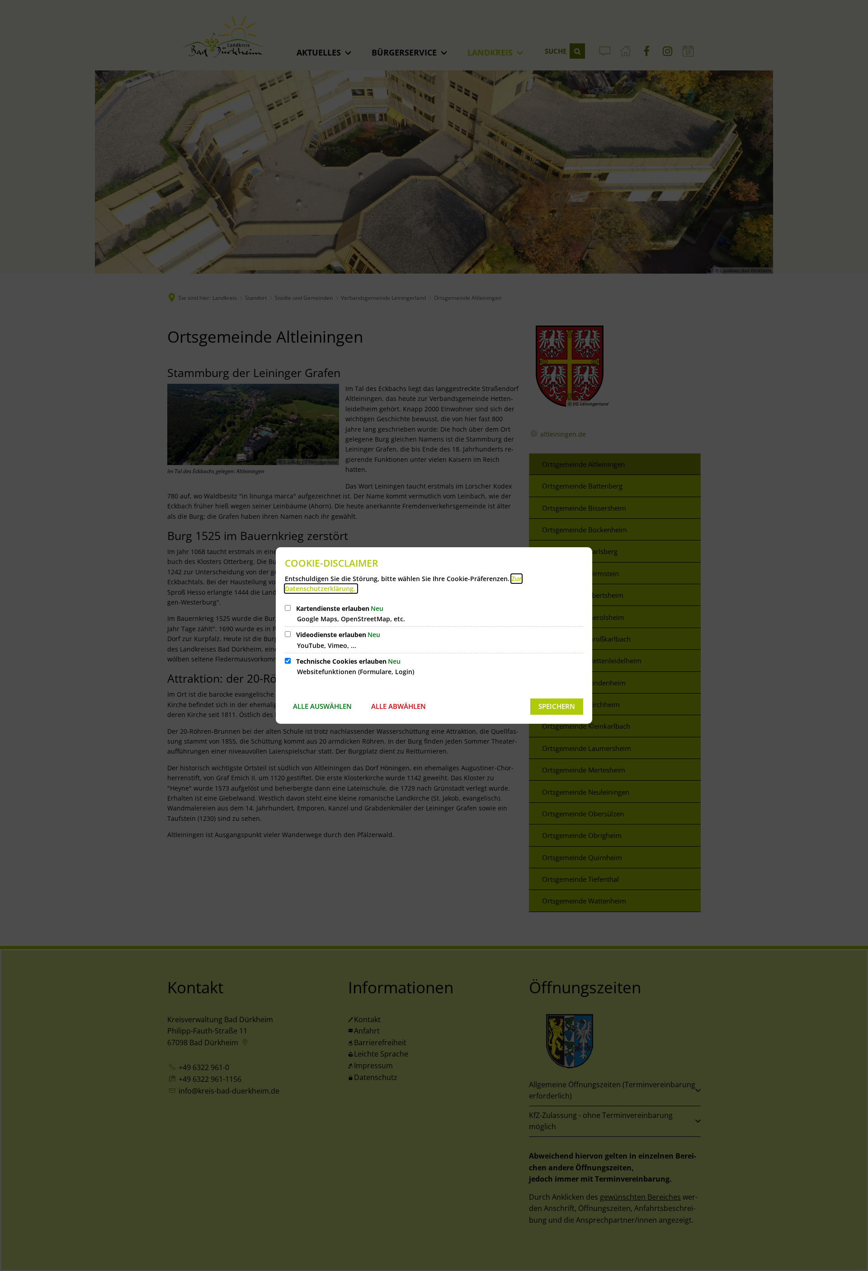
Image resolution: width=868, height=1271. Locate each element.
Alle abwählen (398, 706)
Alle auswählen (322, 706)
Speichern (556, 706)
